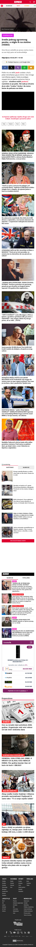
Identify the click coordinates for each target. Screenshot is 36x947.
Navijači (20, 889)
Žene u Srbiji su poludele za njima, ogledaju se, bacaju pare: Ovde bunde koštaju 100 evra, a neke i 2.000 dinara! (18, 829)
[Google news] (28, 932)
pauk (17, 72)
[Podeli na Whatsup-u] (24, 68)
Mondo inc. (28, 898)
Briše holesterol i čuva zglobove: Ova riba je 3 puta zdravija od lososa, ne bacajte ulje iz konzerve (23, 501)
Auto (14, 913)
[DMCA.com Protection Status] (18, 941)
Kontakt (25, 903)
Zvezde (12, 883)
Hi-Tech (4, 909)
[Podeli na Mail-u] (31, 68)
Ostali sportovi (21, 887)
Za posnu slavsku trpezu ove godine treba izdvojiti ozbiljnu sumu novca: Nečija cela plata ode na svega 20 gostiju (17, 864)
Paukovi (11, 124)
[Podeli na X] (11, 68)
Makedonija (16, 911)
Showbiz (13, 879)
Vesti (4, 879)
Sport (20, 879)
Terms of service (28, 915)
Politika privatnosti (28, 911)
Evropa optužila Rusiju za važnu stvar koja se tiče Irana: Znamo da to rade (23, 473)
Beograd (4, 889)
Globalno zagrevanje (18, 903)
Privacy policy (27, 913)
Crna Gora (15, 909)
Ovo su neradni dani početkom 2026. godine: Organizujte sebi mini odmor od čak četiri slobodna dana (17, 727)
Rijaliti (11, 881)
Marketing (26, 905)
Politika (4, 881)
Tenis (19, 885)
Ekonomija (4, 887)
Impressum (26, 901)
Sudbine (4, 895)
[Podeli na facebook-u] (5, 68)
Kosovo (4, 893)
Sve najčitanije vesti (18, 540)
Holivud (12, 885)
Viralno (30, 879)
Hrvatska (15, 905)
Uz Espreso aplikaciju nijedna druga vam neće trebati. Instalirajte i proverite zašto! (18, 118)
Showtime (20, 891)
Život (3, 901)
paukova (24, 81)
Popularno (26, 578)
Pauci (17, 124)
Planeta (15, 901)
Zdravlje (4, 907)
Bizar (28, 881)
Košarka (20, 883)
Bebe (23, 124)
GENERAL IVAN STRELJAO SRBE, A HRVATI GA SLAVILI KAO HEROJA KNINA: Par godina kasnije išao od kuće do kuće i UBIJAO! (17, 761)
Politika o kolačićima (29, 907)
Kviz (11, 887)
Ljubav (3, 905)
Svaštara (29, 883)
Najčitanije (10, 467)
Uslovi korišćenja (28, 909)
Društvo (4, 883)
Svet (15, 898)
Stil (3, 903)
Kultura (4, 911)
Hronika (4, 885)
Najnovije (26, 467)
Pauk (4, 124)
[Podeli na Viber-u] (18, 68)
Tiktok (28, 885)
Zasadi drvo (5, 891)
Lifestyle (6, 898)
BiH (14, 907)
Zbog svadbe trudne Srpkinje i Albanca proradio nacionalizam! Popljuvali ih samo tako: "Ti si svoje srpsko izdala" (18, 796)
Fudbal (20, 881)
